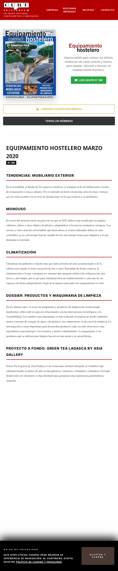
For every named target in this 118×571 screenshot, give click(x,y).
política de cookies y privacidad (39, 561)
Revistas (88, 9)
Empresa (52, 9)
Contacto (107, 9)
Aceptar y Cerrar (98, 555)
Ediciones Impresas (69, 10)
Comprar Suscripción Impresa (61, 109)
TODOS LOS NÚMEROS (59, 121)
